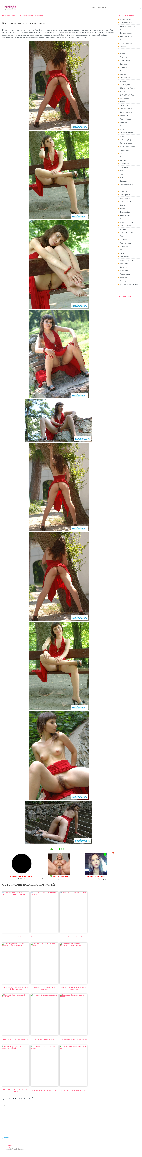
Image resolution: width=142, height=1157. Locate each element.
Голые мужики (125, 243)
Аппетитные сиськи (127, 146)
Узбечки (123, 250)
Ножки (122, 208)
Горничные (124, 115)
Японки (123, 71)
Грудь (122, 50)
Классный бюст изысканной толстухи (15, 1039)
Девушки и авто (126, 33)
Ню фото (123, 160)
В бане (122, 102)
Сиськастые (124, 105)
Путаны (123, 54)
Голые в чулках (125, 202)
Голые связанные (126, 233)
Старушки (123, 191)
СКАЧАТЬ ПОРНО (127, 95)
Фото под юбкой (126, 43)
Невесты (123, 229)
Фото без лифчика (126, 40)
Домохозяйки (125, 212)
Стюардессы (124, 239)
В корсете (123, 267)
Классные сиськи (126, 184)
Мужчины (123, 277)
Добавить (8, 1137)
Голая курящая (125, 281)
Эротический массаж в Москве (128, 27)
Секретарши (124, 164)
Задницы (123, 47)
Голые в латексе (126, 219)
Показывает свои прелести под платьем (44, 937)
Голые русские (125, 226)
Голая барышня (125, 19)
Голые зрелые (125, 195)
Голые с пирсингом (127, 260)
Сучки (122, 153)
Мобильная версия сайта (129, 284)
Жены (122, 177)
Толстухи (123, 67)
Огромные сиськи (126, 133)
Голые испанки (125, 126)
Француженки (125, 246)
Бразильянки (124, 98)
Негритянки (124, 157)
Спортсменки (125, 78)
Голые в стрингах (126, 222)
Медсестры (124, 167)
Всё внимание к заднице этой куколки (44, 1090)
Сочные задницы (126, 143)
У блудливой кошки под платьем (44, 1039)
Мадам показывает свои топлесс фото (73, 1090)
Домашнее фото (126, 36)
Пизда (122, 171)
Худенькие (124, 81)
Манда (122, 129)
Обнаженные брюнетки (129, 88)
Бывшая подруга (126, 109)
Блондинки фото (126, 23)
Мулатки (123, 74)
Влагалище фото (126, 112)
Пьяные (122, 91)
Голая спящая (125, 274)
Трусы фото (124, 57)
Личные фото (125, 215)
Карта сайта (8, 1145)
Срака (122, 253)
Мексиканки (124, 150)
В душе (122, 205)
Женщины (123, 122)
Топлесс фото (125, 85)
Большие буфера (126, 140)
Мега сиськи (124, 257)
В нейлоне (124, 264)
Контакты (8, 1147)
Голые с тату (124, 236)
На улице (123, 181)
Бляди (122, 136)
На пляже (123, 64)
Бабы (121, 174)
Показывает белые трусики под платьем (73, 1039)
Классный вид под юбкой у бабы (73, 937)
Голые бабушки (125, 119)
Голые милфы (125, 270)
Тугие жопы (124, 188)
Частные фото (125, 198)
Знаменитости (125, 60)
